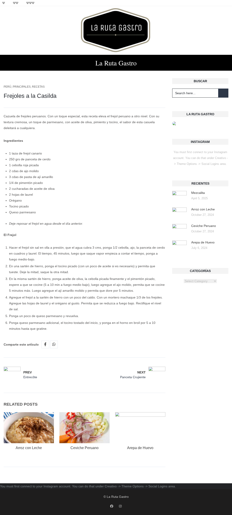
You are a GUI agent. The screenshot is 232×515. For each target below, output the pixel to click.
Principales (22, 86)
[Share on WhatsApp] (54, 344)
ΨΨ (15, 3)
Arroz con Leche (29, 448)
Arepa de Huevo (140, 448)
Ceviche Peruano (84, 448)
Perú (7, 86)
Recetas (38, 86)
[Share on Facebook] (45, 344)
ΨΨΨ (30, 3)
